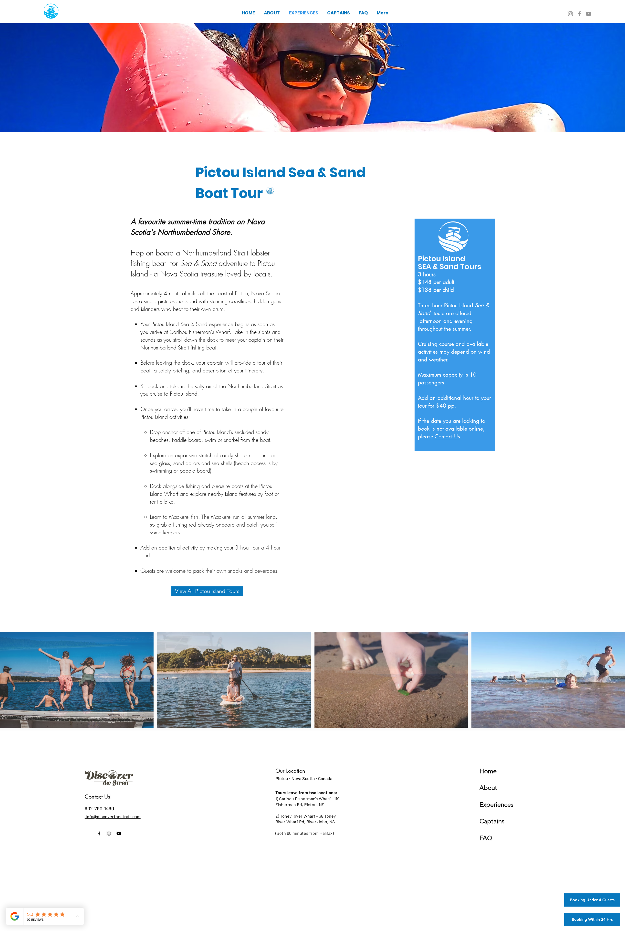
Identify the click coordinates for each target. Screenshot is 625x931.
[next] (616, 682)
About (488, 788)
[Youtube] (118, 833)
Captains (491, 821)
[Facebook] (579, 14)
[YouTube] (588, 14)
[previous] (9, 682)
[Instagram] (570, 14)
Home (488, 771)
